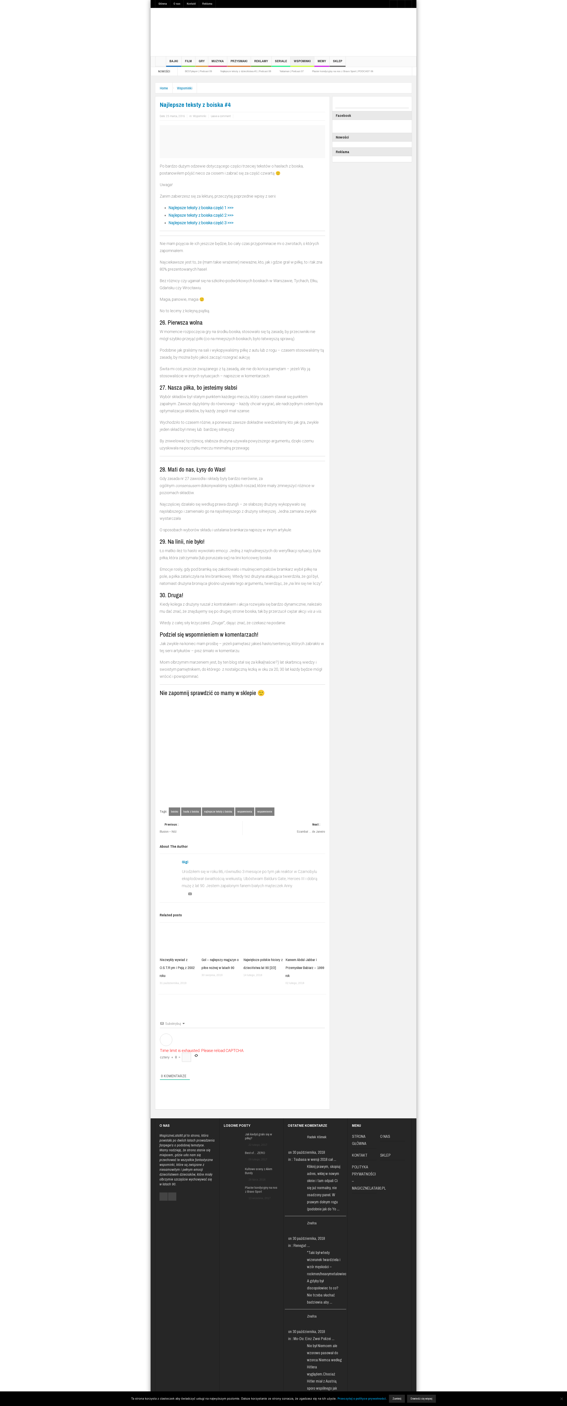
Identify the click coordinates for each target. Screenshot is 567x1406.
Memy (322, 61)
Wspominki (302, 61)
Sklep (337, 61)
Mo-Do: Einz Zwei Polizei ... (313, 1338)
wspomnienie (264, 811)
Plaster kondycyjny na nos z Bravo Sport (261, 1190)
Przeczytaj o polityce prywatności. (362, 1398)
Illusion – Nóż (169, 828)
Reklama (207, 4)
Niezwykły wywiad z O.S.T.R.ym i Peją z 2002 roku (177, 967)
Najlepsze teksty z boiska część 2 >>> (201, 215)
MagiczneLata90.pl (172, 1135)
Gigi (185, 861)
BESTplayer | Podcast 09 (198, 71)
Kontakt (191, 4)
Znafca (312, 1222)
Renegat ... (301, 1245)
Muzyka (218, 61)
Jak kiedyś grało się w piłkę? (258, 1136)
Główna (162, 4)
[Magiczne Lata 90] (188, 32)
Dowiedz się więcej (421, 1398)
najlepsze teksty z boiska (218, 811)
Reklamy (261, 61)
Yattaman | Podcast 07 (292, 71)
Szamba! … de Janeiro (311, 828)
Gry (202, 61)
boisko (174, 811)
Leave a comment (221, 116)
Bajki (173, 61)
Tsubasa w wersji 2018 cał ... (314, 1159)
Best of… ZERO (255, 1153)
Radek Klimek (316, 1136)
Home (164, 88)
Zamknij (396, 1398)
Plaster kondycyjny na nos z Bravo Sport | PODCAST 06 (342, 71)
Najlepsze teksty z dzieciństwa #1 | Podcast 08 (245, 71)
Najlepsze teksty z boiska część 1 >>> (201, 207)
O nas (176, 4)
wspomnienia (244, 811)
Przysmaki (239, 61)
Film (188, 61)
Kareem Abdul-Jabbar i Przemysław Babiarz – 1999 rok (304, 967)
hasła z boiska (191, 811)
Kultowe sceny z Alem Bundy (258, 1171)
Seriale (281, 61)
